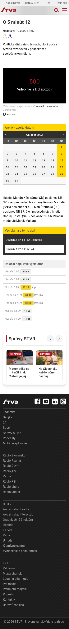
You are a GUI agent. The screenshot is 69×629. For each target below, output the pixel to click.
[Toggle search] (56, 10)
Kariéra (7, 530)
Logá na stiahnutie (15, 578)
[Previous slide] (50, 338)
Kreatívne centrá (14, 546)
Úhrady (7, 540)
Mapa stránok (12, 573)
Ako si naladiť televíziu (18, 514)
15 (61, 160)
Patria (7, 476)
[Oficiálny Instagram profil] (63, 401)
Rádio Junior (11, 492)
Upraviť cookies (13, 605)
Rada (6, 535)
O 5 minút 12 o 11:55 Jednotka (24, 239)
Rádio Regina (12, 460)
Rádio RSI (9, 481)
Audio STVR (13, 2)
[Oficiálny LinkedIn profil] (55, 401)
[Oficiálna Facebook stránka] (37, 401)
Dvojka (7, 417)
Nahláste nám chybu (46, 106)
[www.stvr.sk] (10, 402)
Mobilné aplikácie (15, 443)
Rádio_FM (9, 471)
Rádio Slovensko (14, 455)
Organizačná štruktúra (18, 519)
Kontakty (9, 599)
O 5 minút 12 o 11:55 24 (20, 249)
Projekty (8, 594)
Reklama (9, 568)
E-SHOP (8, 563)
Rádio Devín (11, 466)
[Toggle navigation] (64, 10)
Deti (48, 2)
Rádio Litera (11, 486)
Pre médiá (9, 584)
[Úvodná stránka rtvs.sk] (9, 10)
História (8, 525)
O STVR (8, 504)
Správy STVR (33, 2)
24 (4, 422)
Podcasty (9, 438)
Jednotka (9, 412)
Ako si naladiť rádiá (16, 509)
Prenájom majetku (15, 589)
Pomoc (11, 114)
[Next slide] (59, 338)
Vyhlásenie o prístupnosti (20, 551)
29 (61, 173)
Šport (6, 427)
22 (61, 167)
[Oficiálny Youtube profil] (46, 401)
